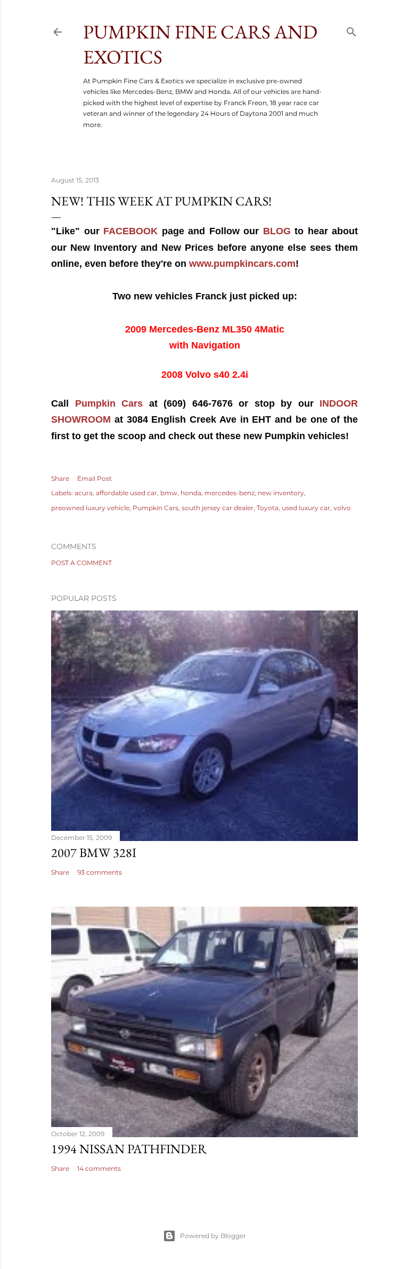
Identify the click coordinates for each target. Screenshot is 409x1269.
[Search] (351, 29)
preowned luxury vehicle (90, 508)
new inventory (281, 493)
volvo (342, 508)
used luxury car (306, 508)
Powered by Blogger (213, 1236)
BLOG (277, 231)
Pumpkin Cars (109, 403)
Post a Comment (81, 563)
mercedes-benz (229, 493)
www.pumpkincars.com (242, 263)
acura (84, 493)
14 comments (99, 1168)
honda (191, 493)
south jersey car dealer (217, 508)
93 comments (99, 872)
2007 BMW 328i (93, 852)
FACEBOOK (130, 231)
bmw (168, 493)
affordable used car (126, 493)
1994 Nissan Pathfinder (129, 1148)
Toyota (268, 508)
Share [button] (60, 478)
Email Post (94, 478)
